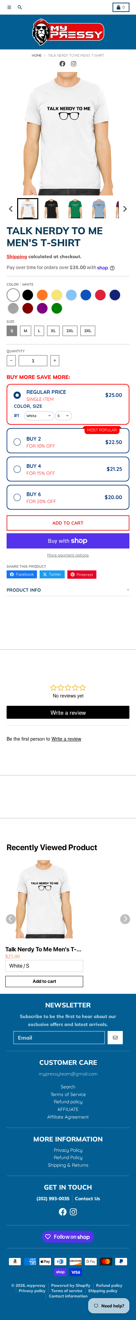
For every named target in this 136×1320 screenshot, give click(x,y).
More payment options (68, 554)
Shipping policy (103, 1290)
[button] (27, 208)
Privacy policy (32, 1290)
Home (37, 55)
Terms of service (67, 1290)
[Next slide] (124, 208)
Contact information (68, 1295)
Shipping (17, 256)
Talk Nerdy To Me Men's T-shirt (41, 949)
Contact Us (87, 1199)
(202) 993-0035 (52, 1199)
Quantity (16, 351)
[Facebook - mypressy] (62, 63)
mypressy (36, 1285)
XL (53, 330)
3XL (87, 330)
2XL (70, 330)
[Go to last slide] (11, 208)
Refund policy (109, 1285)
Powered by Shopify (70, 1285)
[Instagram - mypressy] (73, 63)
